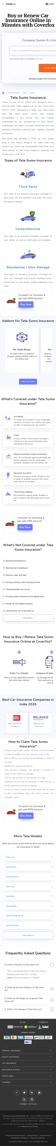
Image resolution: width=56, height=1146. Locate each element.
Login (51, 4)
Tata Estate (11, 906)
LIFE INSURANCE (9, 1063)
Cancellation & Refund (19, 1138)
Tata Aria (10, 886)
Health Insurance (10, 1057)
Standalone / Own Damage (28, 267)
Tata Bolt (10, 896)
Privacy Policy (32, 1135)
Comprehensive (28, 229)
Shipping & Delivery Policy (15, 1135)
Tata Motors (47, 121)
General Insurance (11, 1051)
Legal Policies (45, 1135)
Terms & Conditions (37, 1138)
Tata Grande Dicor (14, 915)
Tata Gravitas (12, 925)
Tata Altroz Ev (12, 876)
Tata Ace (10, 857)
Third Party (28, 187)
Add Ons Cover (28, 381)
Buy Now (26, 304)
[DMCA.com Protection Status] (15, 1026)
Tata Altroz (11, 867)
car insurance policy (35, 754)
